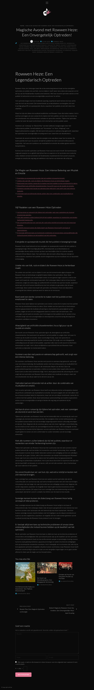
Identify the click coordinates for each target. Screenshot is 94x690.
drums (32, 47)
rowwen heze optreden (46, 52)
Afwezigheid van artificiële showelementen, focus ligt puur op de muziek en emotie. (45, 186)
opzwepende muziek (39, 50)
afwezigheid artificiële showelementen (51, 43)
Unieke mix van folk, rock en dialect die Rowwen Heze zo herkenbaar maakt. (43, 181)
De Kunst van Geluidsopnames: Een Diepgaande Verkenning (45, 580)
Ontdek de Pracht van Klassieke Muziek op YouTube (66, 576)
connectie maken (53, 45)
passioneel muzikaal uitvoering (59, 50)
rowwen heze (58, 41)
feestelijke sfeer (64, 47)
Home (22, 25)
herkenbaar (45, 48)
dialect (64, 45)
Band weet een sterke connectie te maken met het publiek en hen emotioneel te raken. (47, 183)
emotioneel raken (42, 47)
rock (34, 52)
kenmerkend (54, 48)
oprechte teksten (24, 50)
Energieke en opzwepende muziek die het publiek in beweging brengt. (41, 178)
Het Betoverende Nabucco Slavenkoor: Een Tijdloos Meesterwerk (24, 589)
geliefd (37, 48)
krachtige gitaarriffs (68, 48)
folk (31, 48)
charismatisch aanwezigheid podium (33, 45)
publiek (74, 50)
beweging (70, 43)
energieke (53, 47)
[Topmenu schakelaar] (47, 3)
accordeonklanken (28, 43)
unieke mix (59, 52)
